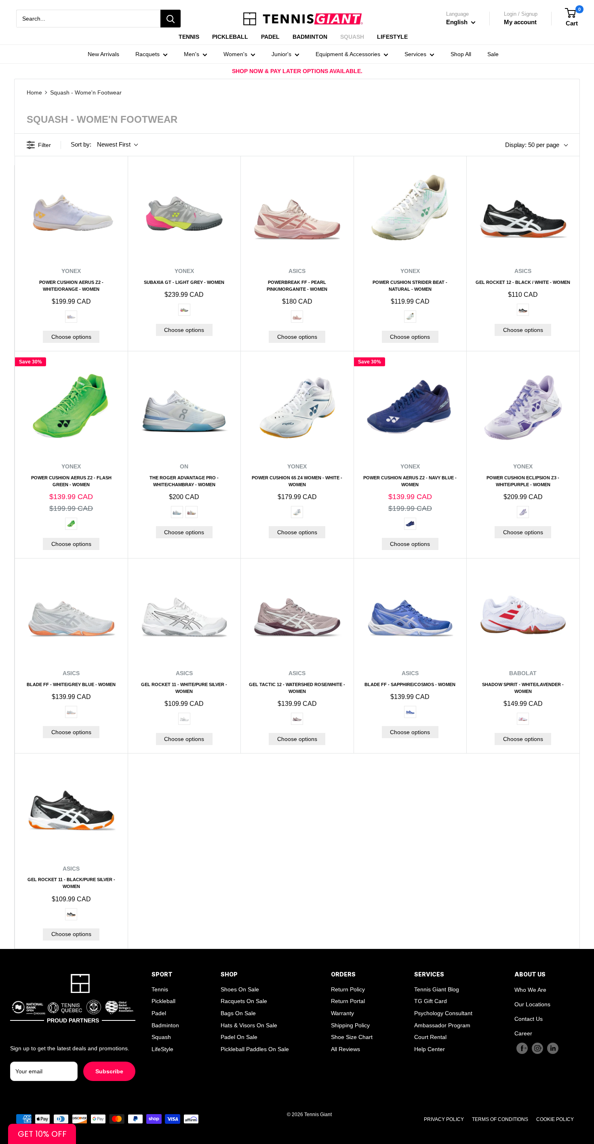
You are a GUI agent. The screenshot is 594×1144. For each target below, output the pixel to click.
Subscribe (109, 1071)
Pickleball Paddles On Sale (255, 1049)
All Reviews (345, 1049)
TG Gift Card (430, 1001)
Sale (493, 54)
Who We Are (530, 990)
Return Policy (348, 989)
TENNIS (189, 37)
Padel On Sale (239, 1037)
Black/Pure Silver (71, 914)
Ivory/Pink (191, 512)
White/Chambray (177, 512)
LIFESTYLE (392, 37)
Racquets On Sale (244, 1001)
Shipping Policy (350, 1025)
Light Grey (184, 309)
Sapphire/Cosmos (410, 712)
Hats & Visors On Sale (249, 1025)
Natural (410, 316)
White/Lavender (523, 718)
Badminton (165, 1025)
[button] (42, 1134)
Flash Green (71, 523)
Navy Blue (410, 523)
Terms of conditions (500, 1119)
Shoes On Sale (240, 989)
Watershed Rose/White (297, 718)
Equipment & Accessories (348, 54)
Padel (159, 1013)
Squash (161, 1037)
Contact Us (528, 1019)
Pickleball (163, 1001)
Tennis (160, 989)
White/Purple (523, 512)
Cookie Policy (555, 1119)
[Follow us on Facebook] (522, 1048)
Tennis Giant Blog (436, 989)
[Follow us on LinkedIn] (552, 1048)
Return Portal (348, 1001)
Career (523, 1033)
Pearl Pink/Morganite (297, 316)
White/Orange (71, 316)
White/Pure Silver (184, 718)
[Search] (170, 18)
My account (520, 22)
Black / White (523, 309)
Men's (191, 54)
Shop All (461, 54)
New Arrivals (103, 54)
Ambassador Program (442, 1025)
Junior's (281, 54)
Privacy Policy (444, 1119)
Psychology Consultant (443, 1013)
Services (415, 54)
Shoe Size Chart (352, 1037)
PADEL (270, 37)
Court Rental (430, 1037)
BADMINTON (310, 37)
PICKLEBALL (230, 37)
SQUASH (352, 37)
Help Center (429, 1049)
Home (34, 92)
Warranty (342, 1013)
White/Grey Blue (71, 712)
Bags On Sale (238, 1013)
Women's (235, 54)
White (297, 512)
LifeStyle (162, 1049)
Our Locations (532, 1004)
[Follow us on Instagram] (537, 1048)
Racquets (147, 54)
